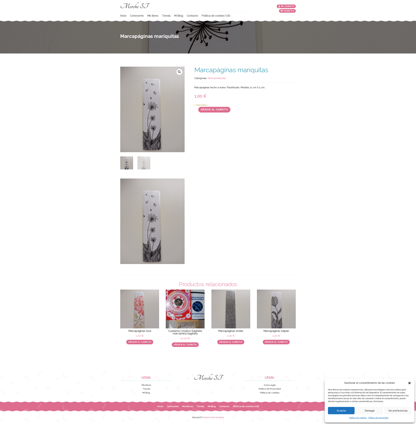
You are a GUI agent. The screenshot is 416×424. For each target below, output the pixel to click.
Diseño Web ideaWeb (214, 417)
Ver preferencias (398, 410)
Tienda (166, 16)
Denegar (370, 410)
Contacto (192, 16)
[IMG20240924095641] (152, 263)
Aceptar (341, 410)
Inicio (123, 16)
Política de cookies (358, 418)
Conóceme (137, 16)
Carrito (288, 11)
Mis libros (152, 16)
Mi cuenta (287, 6)
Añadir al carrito (214, 109)
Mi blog (146, 392)
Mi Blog (178, 16)
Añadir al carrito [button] (139, 342)
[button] (409, 383)
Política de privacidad (378, 418)
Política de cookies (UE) (216, 16)
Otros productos (217, 78)
